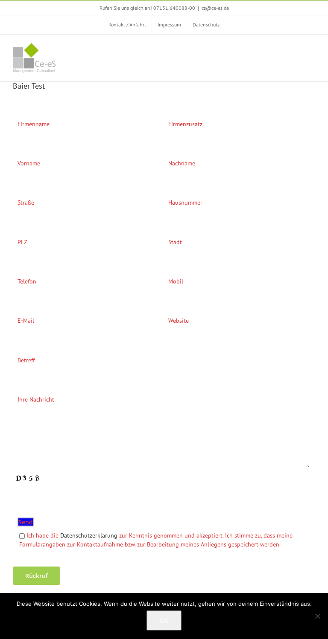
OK (164, 620)
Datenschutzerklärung (88, 535)
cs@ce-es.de (215, 8)
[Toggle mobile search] (296, 49)
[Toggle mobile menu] (311, 49)
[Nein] (317, 616)
